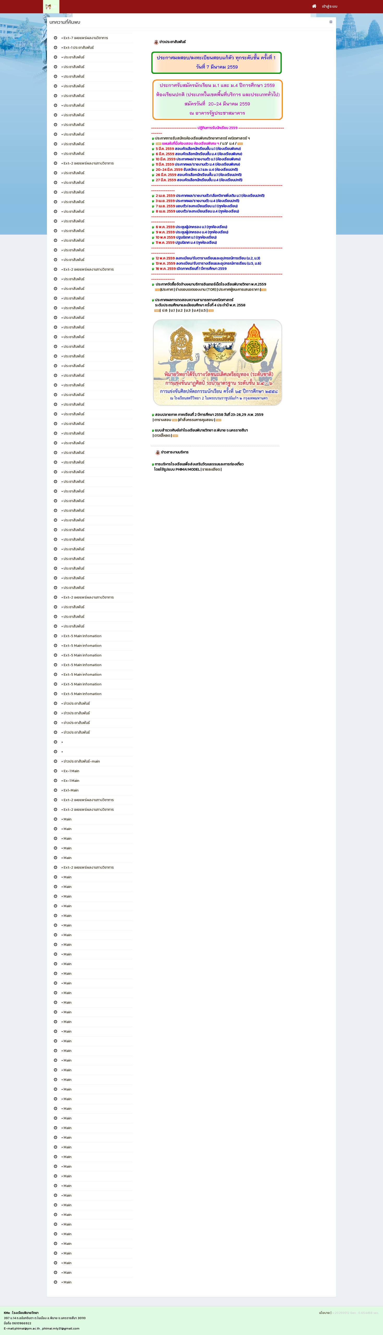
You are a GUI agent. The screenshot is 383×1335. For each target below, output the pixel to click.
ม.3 (188, 310)
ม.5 (203, 310)
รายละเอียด (211, 469)
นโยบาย (324, 1312)
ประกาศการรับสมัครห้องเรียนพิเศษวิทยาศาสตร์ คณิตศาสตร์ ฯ (202, 138)
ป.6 (165, 310)
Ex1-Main (71, 790)
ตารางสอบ (162, 420)
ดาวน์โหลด (162, 435)
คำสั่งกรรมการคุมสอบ (196, 420)
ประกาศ (167, 289)
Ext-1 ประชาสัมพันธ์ (79, 47)
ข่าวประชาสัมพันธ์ (77, 703)
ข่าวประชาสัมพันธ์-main (82, 761)
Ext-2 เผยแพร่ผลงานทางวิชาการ (89, 163)
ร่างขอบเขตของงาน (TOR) (196, 289)
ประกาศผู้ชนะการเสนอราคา (238, 289)
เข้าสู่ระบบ (329, 6)
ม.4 (232, 143)
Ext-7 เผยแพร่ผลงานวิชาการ (86, 38)
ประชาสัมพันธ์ (74, 57)
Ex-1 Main (71, 771)
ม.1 (224, 143)
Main (67, 819)
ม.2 (180, 310)
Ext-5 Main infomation (82, 636)
